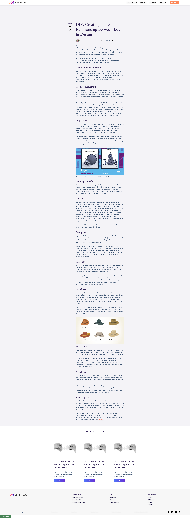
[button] (131, 2)
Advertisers (113, 497)
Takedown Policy (94, 512)
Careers (150, 502)
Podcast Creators (114, 502)
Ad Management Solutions (78, 502)
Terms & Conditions (116, 512)
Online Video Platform (77, 497)
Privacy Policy (54, 512)
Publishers (112, 499)
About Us (150, 497)
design (101, 419)
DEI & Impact (151, 499)
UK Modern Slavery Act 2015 (141, 512)
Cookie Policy (74, 512)
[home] (67, 2)
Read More (59, 480)
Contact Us (150, 504)
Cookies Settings (5, 516)
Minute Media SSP (76, 499)
